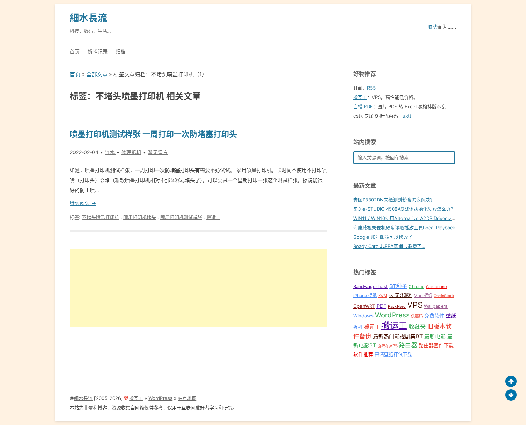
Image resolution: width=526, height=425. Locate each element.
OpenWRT (364, 306)
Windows (363, 316)
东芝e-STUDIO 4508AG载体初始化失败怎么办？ (404, 209)
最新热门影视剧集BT (398, 336)
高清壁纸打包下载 (393, 354)
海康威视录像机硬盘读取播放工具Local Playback (404, 227)
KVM (382, 295)
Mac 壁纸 (423, 295)
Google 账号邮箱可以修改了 (383, 237)
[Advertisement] (198, 288)
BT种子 (398, 286)
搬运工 (213, 217)
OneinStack (444, 295)
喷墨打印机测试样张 (181, 217)
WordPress (392, 315)
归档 (121, 51)
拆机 (357, 327)
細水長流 (88, 17)
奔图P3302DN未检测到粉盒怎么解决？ (394, 199)
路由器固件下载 (436, 345)
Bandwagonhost (370, 286)
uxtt (407, 116)
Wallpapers (436, 306)
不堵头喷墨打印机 (100, 217)
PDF (381, 306)
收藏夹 (417, 326)
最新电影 (435, 336)
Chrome (416, 286)
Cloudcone (436, 286)
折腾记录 (98, 51)
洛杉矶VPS (388, 345)
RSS (371, 88)
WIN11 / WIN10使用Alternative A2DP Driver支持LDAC (410, 218)
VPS (415, 305)
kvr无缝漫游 (400, 295)
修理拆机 (131, 152)
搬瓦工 (360, 97)
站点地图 (187, 398)
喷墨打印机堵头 (139, 217)
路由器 (408, 345)
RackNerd (397, 306)
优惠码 (417, 316)
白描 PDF (363, 106)
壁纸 (451, 315)
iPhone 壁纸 (365, 295)
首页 (75, 51)
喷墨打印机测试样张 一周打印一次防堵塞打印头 (153, 134)
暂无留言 (158, 152)
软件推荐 (363, 354)
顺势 (433, 27)
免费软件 (434, 315)
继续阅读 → (83, 203)
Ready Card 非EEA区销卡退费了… (389, 246)
